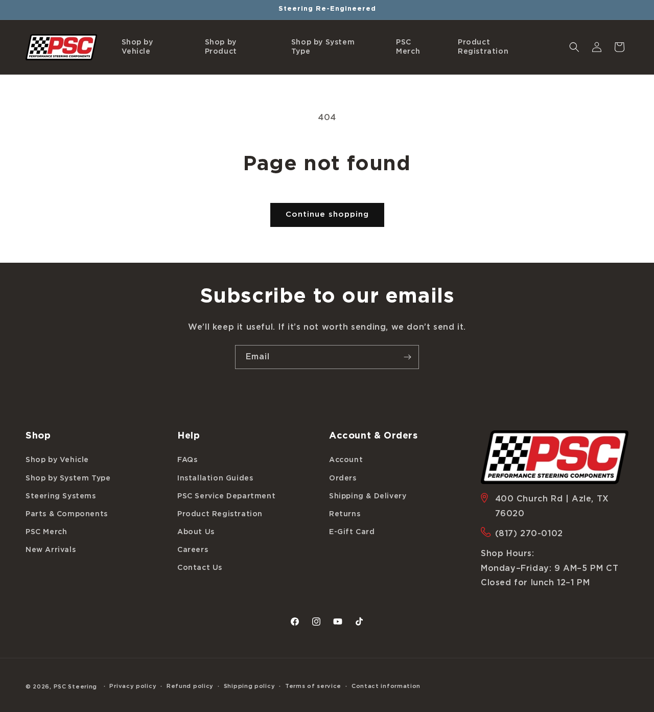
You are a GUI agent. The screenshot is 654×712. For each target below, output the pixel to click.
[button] (153, 47)
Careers (192, 550)
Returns (344, 514)
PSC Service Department (226, 495)
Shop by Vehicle (57, 460)
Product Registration (220, 514)
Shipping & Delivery (367, 495)
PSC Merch (46, 532)
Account (346, 460)
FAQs (187, 460)
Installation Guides (215, 477)
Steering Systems (61, 495)
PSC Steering (75, 687)
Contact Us (199, 567)
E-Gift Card (352, 532)
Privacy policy (132, 686)
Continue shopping (327, 214)
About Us (196, 532)
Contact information (386, 686)
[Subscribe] (407, 357)
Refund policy (190, 686)
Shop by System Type (68, 477)
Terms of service (313, 686)
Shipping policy (249, 686)
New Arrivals (51, 550)
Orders (343, 477)
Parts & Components (67, 514)
